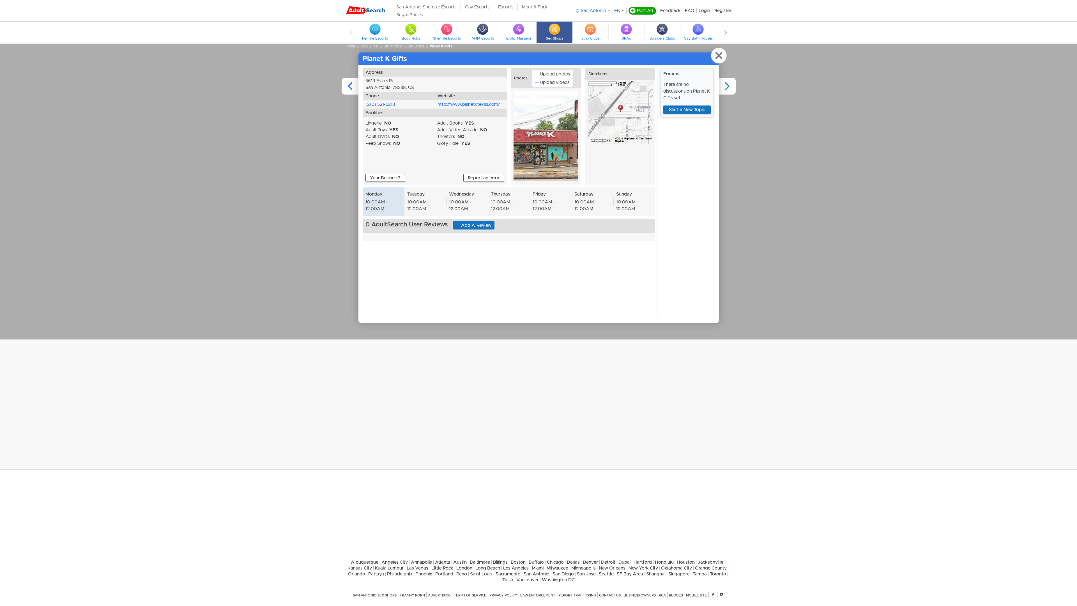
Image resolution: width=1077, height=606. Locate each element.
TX (375, 46)
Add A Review (476, 225)
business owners (640, 595)
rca (662, 595)
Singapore (679, 574)
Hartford (643, 562)
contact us (610, 595)
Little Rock (442, 568)
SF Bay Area (630, 574)
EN (617, 10)
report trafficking (577, 595)
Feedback (670, 10)
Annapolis (421, 562)
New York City (643, 568)
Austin (460, 562)
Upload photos (555, 74)
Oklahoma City (676, 568)
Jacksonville (710, 562)
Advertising (439, 595)
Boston (518, 562)
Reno (461, 574)
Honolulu (664, 562)
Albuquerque (364, 562)
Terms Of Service (470, 595)
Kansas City (360, 568)
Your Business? (385, 178)
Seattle (606, 574)
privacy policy (503, 595)
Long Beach (487, 568)
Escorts (505, 7)
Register (722, 10)
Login (704, 10)
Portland (444, 574)
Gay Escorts (477, 7)
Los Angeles (516, 568)
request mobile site (688, 595)
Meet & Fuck (535, 7)
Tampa (700, 574)
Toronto (718, 574)
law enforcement (537, 595)
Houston (686, 562)
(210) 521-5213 (380, 104)
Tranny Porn (412, 595)
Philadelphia (399, 574)
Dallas (573, 562)
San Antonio (393, 46)
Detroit (608, 562)
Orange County (711, 568)
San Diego (563, 574)
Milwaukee (557, 568)
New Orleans (612, 568)
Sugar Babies (409, 15)
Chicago (555, 562)
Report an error (484, 178)
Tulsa (507, 580)
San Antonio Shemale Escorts (426, 7)
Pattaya (376, 574)
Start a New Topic (687, 109)
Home (350, 46)
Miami (538, 568)
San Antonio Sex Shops (375, 595)
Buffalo (536, 562)
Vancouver (527, 580)
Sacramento (508, 574)
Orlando (356, 574)
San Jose (586, 574)
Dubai (624, 562)
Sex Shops (416, 46)
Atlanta (442, 562)
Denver (590, 562)
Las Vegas (417, 568)
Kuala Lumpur (389, 568)
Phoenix (423, 574)
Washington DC (558, 580)
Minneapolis (583, 568)
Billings (500, 562)
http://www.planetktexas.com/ (469, 104)
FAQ (689, 10)
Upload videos (555, 82)
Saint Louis (481, 574)
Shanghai (655, 574)
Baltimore (480, 562)
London (464, 568)
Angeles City (394, 562)
